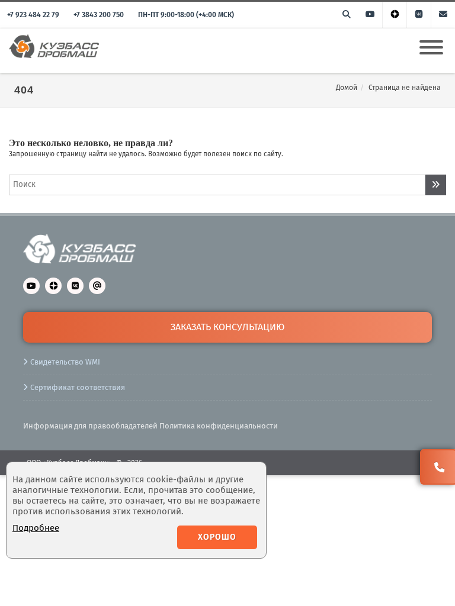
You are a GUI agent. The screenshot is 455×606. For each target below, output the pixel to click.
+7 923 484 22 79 (33, 15)
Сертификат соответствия (77, 387)
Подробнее (35, 528)
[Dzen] (394, 15)
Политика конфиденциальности (218, 425)
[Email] (443, 15)
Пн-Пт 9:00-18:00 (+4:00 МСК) (186, 15)
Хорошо (217, 537)
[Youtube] (370, 15)
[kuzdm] (79, 260)
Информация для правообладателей (90, 425)
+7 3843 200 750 (98, 15)
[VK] (419, 15)
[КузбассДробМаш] (61, 42)
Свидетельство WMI (65, 361)
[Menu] (431, 40)
